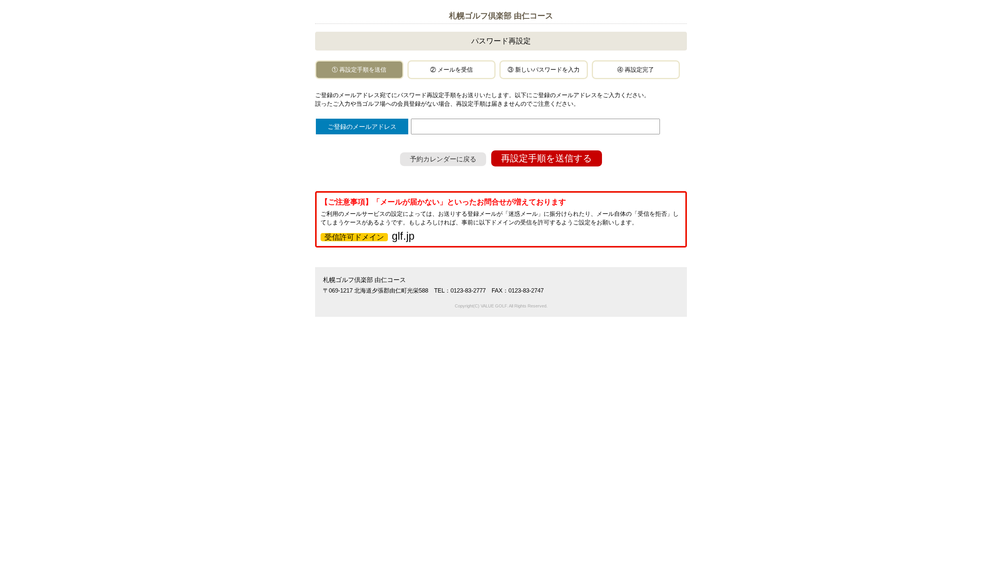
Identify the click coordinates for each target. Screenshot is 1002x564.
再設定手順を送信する (546, 158)
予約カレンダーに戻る (443, 159)
